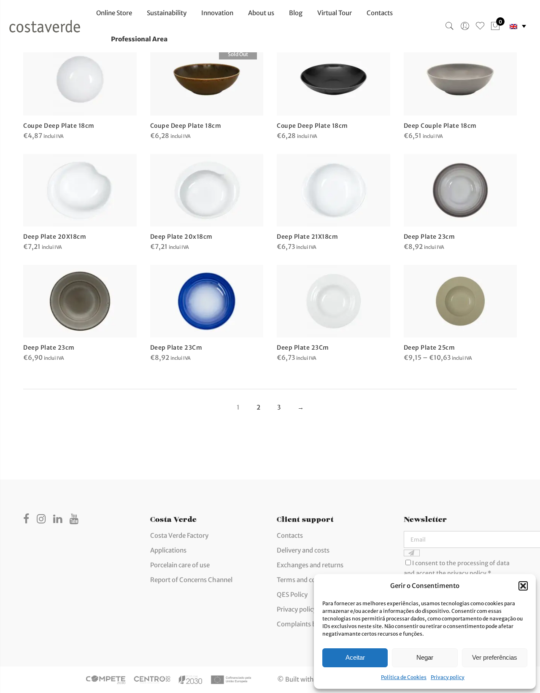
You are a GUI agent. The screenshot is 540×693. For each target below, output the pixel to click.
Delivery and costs (303, 550)
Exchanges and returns (310, 565)
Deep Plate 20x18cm (181, 236)
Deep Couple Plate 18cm (440, 125)
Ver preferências (494, 657)
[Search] (449, 26)
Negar (424, 657)
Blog (295, 13)
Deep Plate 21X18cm (307, 236)
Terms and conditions (308, 580)
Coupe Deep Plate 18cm (58, 125)
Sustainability (166, 13)
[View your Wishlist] (480, 26)
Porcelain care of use (180, 565)
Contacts (380, 13)
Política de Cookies (404, 677)
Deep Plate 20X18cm (54, 236)
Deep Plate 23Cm (176, 347)
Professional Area (139, 39)
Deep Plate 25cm (429, 347)
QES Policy (292, 595)
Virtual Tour (334, 13)
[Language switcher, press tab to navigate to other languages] (517, 26)
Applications (168, 550)
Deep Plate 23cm (429, 236)
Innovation (217, 13)
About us (261, 13)
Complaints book (302, 624)
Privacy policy (447, 677)
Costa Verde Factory (179, 535)
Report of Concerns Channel (191, 580)
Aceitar (355, 657)
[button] (523, 586)
